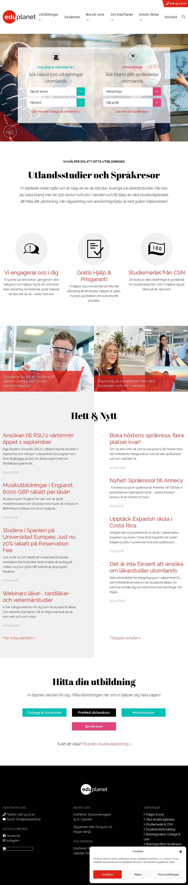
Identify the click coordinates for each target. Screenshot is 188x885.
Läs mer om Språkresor (131, 111)
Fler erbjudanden (18, 638)
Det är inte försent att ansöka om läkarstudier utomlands (146, 567)
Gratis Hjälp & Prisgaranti (94, 275)
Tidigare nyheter (124, 638)
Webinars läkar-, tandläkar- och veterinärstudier (36, 596)
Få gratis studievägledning (105, 744)
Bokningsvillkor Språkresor (164, 844)
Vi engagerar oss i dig (31, 272)
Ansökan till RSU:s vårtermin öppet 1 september (38, 438)
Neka (137, 874)
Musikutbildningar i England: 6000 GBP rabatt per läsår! (38, 488)
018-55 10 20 (177, 3)
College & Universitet (44, 712)
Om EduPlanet (122, 14)
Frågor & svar (155, 814)
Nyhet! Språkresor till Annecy (146, 480)
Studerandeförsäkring (160, 829)
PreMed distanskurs (94, 712)
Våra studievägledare (160, 819)
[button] (180, 851)
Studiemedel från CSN (156, 272)
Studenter (72, 17)
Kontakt (171, 17)
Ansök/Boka (149, 14)
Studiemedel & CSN (159, 824)
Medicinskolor (143, 712)
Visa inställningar (168, 874)
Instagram (13, 840)
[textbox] (56, 91)
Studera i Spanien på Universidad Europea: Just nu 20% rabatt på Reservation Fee (39, 540)
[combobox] (56, 91)
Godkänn (107, 874)
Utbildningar (48, 14)
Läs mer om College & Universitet (55, 111)
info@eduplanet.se (28, 819)
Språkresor (94, 726)
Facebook (13, 836)
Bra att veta (95, 14)
